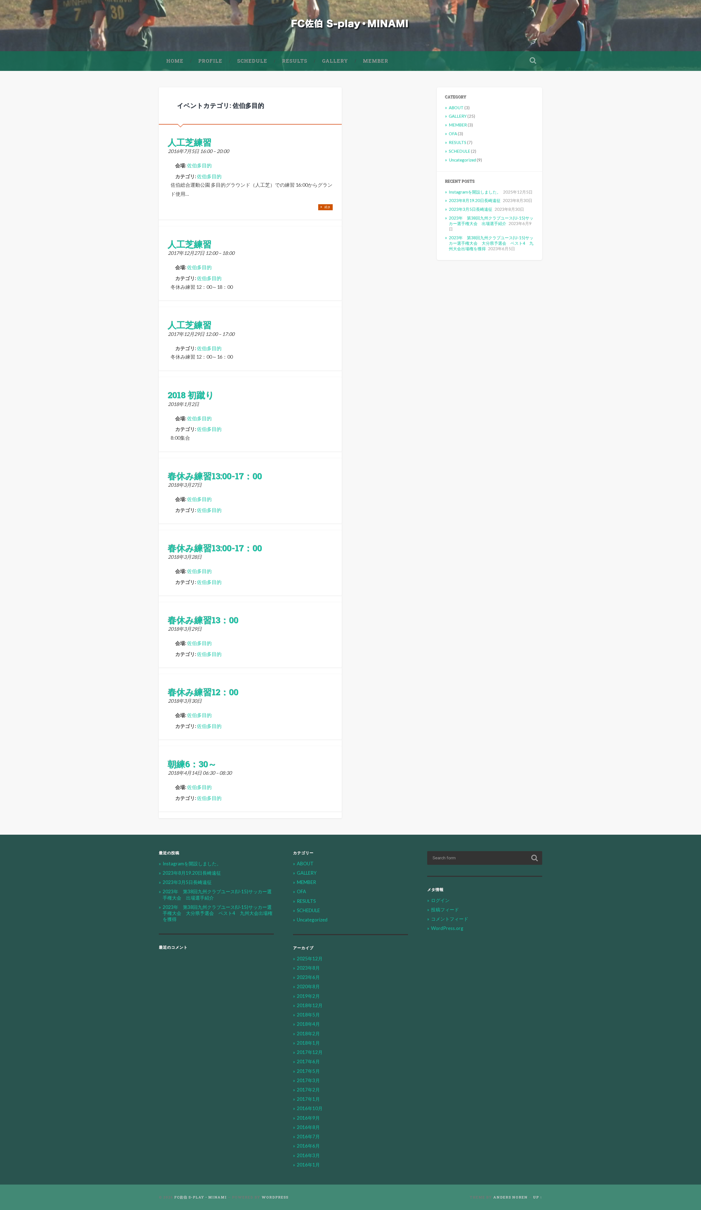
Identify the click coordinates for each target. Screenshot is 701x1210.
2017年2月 (308, 1090)
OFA (453, 133)
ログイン (440, 900)
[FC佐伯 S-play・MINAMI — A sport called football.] (350, 25)
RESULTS (294, 60)
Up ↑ (537, 1197)
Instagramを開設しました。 (475, 191)
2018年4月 (308, 1024)
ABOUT (456, 107)
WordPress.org (447, 928)
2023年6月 (308, 977)
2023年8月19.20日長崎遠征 (475, 200)
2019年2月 (308, 996)
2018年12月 (310, 1005)
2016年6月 (308, 1146)
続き (327, 207)
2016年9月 (308, 1118)
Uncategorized (462, 159)
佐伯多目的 (209, 176)
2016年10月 (310, 1108)
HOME (174, 60)
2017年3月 (308, 1080)
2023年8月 (308, 968)
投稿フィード (445, 909)
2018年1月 (308, 1043)
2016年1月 (308, 1165)
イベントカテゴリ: (220, 105)
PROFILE (210, 60)
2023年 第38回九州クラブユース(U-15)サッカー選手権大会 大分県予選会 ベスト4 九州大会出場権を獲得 (491, 243)
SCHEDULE (252, 60)
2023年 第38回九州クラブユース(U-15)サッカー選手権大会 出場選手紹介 (491, 220)
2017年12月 (310, 1052)
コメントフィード (449, 919)
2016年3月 (308, 1155)
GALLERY (335, 60)
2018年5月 (308, 1015)
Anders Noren (510, 1197)
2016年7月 (308, 1136)
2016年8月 (308, 1127)
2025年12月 (310, 958)
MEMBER (375, 60)
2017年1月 (308, 1099)
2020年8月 (308, 986)
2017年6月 (308, 1061)
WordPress (275, 1197)
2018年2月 (308, 1033)
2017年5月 (308, 1071)
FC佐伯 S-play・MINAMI (200, 1197)
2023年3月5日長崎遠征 (470, 209)
